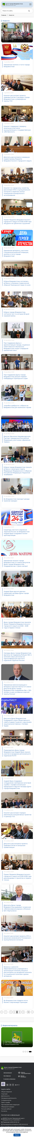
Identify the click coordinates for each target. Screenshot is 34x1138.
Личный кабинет (6, 1109)
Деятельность (5, 1096)
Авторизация (8, 1072)
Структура (4, 1094)
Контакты (4, 1111)
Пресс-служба (5, 1102)
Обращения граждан (7, 1107)
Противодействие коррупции (10, 1104)
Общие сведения (6, 1091)
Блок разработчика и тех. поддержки (12, 1126)
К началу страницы (9, 1079)
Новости (11, 15)
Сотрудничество (6, 1100)
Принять (17, 1135)
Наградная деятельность (8, 1098)
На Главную (7, 1076)
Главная (3, 15)
